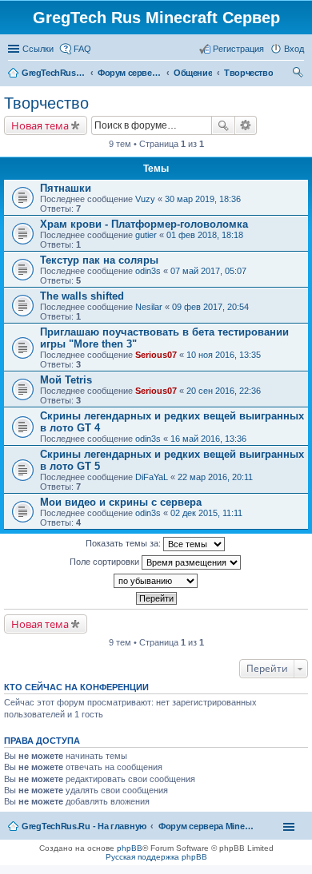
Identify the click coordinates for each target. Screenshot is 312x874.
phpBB (129, 848)
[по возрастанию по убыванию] (156, 581)
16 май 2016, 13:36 (208, 438)
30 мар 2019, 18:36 (203, 199)
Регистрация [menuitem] (238, 49)
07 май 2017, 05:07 (208, 271)
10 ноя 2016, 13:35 (223, 355)
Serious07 (156, 355)
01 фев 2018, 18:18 (204, 235)
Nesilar (148, 307)
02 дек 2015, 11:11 (206, 513)
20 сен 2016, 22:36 (223, 390)
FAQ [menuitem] (82, 49)
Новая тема (40, 125)
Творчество (46, 103)
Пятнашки (65, 188)
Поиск (223, 125)
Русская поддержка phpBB (156, 856)
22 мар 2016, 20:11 (215, 477)
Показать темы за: (124, 543)
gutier (146, 235)
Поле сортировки (106, 561)
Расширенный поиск (246, 125)
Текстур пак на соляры (99, 260)
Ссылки (38, 49)
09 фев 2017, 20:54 (210, 307)
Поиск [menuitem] (299, 74)
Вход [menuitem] (294, 49)
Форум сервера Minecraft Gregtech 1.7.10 (206, 826)
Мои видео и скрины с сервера (121, 502)
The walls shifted (82, 296)
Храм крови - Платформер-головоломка (144, 224)
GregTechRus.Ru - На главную (84, 826)
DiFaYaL (151, 477)
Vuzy (145, 199)
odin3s (148, 271)
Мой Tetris (66, 380)
